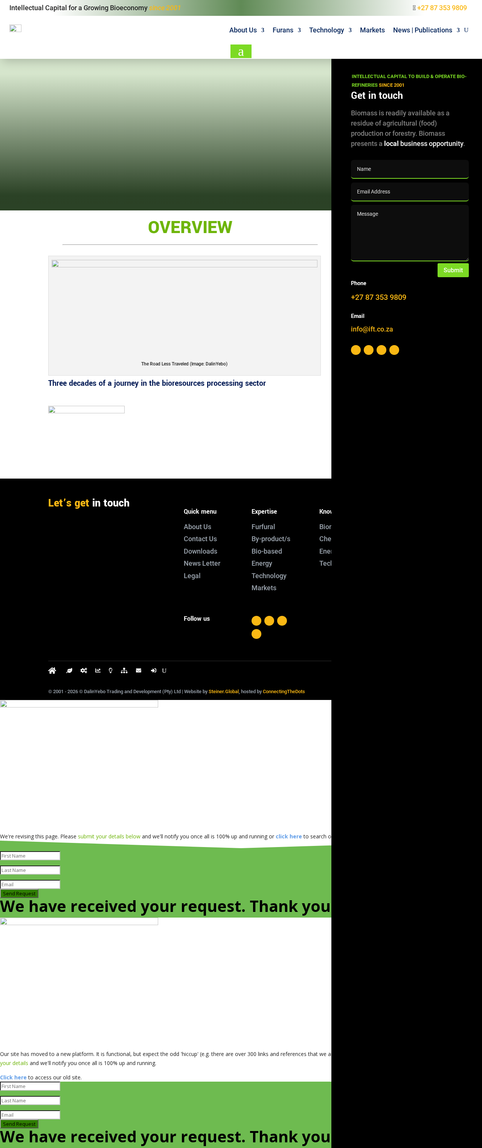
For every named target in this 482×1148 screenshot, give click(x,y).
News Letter (202, 563)
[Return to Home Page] (53, 672)
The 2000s (316, 174)
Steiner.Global (224, 691)
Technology (326, 30)
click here (289, 836)
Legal (192, 576)
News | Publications (422, 30)
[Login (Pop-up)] (154, 672)
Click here (13, 1077)
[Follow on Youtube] (256, 634)
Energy (329, 551)
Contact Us (200, 539)
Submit (453, 270)
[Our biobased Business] (69, 672)
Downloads (200, 551)
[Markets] (98, 672)
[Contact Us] (139, 672)
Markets (372, 30)
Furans (283, 30)
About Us (243, 30)
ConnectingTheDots (284, 691)
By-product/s (271, 539)
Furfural (263, 527)
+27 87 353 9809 (442, 8)
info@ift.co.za (87, 560)
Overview (75, 173)
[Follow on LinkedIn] (282, 621)
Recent (196, 173)
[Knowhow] (111, 672)
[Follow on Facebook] (256, 621)
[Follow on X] (269, 621)
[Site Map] (124, 672)
